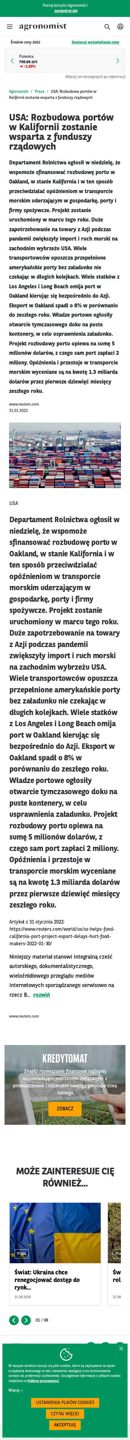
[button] (9, 26)
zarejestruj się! (66, 11)
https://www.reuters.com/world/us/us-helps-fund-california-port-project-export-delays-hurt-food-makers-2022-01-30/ (62, 937)
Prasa (39, 92)
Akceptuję (65, 1425)
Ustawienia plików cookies (65, 1403)
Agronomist (18, 92)
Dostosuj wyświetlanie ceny (95, 42)
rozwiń (41, 995)
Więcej (13, 1391)
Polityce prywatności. (43, 1381)
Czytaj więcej (65, 1414)
